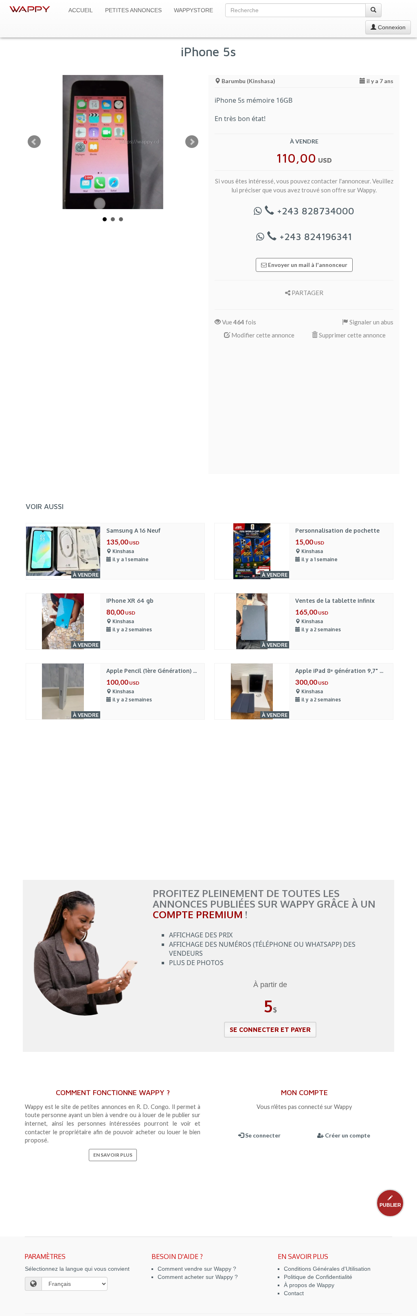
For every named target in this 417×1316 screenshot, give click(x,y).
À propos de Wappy (309, 1285)
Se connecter (262, 1135)
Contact (294, 1293)
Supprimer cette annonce (352, 335)
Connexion (391, 27)
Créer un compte (347, 1135)
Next (191, 141)
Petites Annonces (133, 10)
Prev (34, 141)
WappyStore (193, 10)
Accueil (80, 10)
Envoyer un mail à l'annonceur (307, 264)
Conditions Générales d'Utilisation (327, 1268)
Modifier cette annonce (262, 335)
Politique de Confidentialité (318, 1277)
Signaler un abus (370, 322)
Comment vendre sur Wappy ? (197, 1268)
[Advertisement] (304, 411)
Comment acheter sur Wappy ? (198, 1277)
